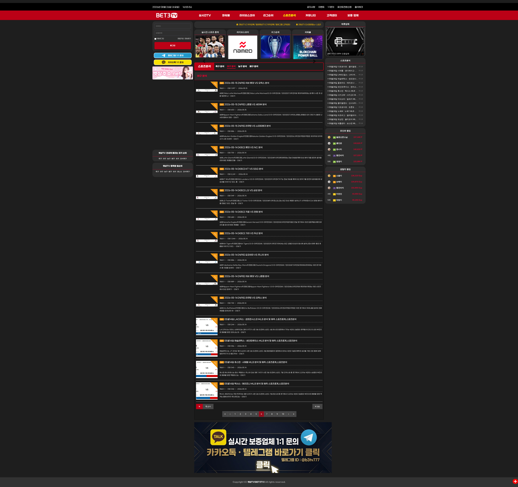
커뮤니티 (311, 15)
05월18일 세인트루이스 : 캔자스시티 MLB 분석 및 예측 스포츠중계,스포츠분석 (362, 87)
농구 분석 (242, 66)
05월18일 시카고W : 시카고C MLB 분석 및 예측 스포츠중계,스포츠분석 (358, 95)
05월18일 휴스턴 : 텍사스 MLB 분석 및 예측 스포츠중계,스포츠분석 (357, 91)
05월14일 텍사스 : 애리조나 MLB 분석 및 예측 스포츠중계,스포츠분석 (254, 383)
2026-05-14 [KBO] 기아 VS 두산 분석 (241, 233)
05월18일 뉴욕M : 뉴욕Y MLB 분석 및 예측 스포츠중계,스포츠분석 (356, 111)
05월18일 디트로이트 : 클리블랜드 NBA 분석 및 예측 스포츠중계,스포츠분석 (360, 67)
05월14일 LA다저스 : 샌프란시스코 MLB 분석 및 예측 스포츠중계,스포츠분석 (258, 319)
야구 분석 (231, 66)
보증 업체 (353, 15)
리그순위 (268, 15)
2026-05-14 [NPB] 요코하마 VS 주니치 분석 (244, 255)
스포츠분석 (289, 15)
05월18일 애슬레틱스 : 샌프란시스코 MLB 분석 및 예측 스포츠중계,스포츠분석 (362, 79)
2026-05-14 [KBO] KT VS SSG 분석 (241, 169)
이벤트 (321, 7)
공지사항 (311, 7)
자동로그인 (160, 39)
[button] (199, 406)
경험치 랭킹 (345, 169)
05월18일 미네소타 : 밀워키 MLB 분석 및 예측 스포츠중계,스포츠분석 (358, 99)
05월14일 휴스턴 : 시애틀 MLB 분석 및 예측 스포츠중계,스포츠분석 (253, 362)
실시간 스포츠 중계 (210, 32)
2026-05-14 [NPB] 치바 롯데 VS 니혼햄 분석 (244, 276)
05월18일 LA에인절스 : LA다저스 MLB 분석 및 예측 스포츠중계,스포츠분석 (360, 75)
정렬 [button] (318, 406)
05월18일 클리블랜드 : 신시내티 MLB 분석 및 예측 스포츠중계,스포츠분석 (360, 103)
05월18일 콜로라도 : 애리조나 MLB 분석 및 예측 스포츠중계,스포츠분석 (359, 83)
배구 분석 (254, 66)
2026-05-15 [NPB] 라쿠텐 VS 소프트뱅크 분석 (245, 126)
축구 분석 (220, 66)
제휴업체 (345, 24)
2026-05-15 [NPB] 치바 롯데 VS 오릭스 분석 (244, 83)
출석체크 (359, 7)
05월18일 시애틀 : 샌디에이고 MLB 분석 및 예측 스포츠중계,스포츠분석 (359, 71)
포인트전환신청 (344, 7)
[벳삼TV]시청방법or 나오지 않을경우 (291, 25)
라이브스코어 (247, 15)
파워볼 (226, 15)
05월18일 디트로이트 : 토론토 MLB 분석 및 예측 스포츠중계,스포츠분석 (359, 107)
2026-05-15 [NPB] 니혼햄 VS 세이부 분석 (243, 104)
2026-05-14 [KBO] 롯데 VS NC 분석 (241, 147)
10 (283, 414)
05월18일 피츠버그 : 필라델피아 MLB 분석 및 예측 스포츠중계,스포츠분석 (360, 115)
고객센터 (332, 15)
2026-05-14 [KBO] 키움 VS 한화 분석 (241, 212)
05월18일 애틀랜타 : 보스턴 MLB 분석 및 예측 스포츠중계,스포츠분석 (358, 123)
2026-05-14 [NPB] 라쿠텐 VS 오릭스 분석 (243, 298)
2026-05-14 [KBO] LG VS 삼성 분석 (241, 190)
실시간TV (205, 15)
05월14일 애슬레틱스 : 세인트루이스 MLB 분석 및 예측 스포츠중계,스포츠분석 (258, 340)
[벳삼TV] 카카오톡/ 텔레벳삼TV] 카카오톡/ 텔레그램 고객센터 (242, 25)
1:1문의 (331, 7)
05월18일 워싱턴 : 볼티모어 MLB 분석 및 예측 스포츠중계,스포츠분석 (358, 119)
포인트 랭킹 (345, 131)
